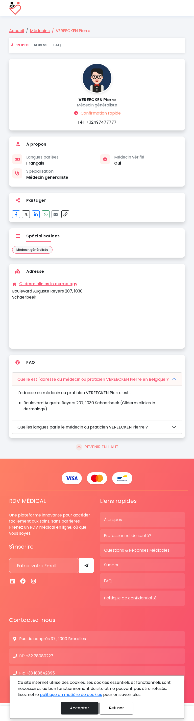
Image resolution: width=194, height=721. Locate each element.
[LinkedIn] (36, 214)
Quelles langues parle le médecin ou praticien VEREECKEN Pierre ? (82, 427)
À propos (20, 45)
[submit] (86, 565)
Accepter (79, 708)
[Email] (55, 214)
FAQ (57, 45)
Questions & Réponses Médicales (136, 550)
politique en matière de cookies (71, 694)
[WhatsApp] (46, 214)
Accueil (16, 31)
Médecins (40, 31)
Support (112, 565)
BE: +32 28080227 (36, 656)
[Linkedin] (12, 581)
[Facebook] (16, 214)
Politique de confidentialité (130, 598)
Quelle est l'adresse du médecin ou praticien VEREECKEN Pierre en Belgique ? (93, 379)
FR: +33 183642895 (37, 673)
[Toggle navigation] (181, 8)
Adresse (41, 45)
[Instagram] (33, 581)
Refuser (116, 708)
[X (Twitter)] (26, 214)
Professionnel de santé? (127, 535)
